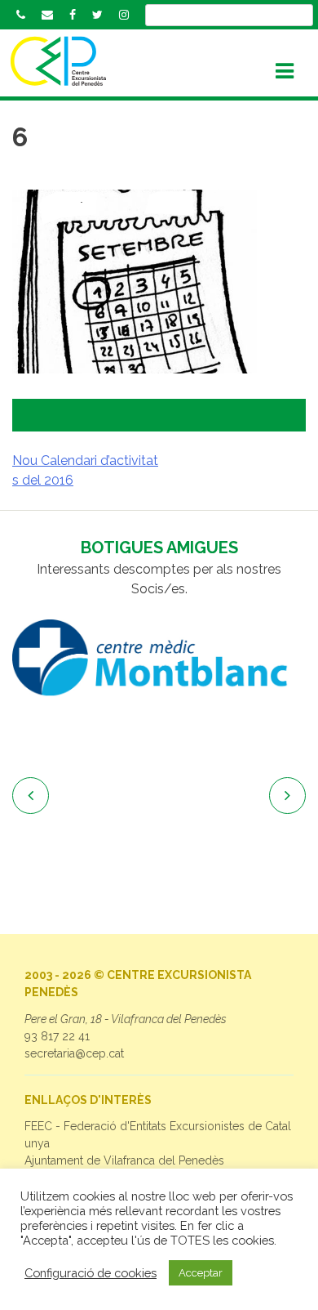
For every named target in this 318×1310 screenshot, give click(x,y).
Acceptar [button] (201, 1273)
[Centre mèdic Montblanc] (159, 657)
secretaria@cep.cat (74, 1053)
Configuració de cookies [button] (90, 1273)
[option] (159, 657)
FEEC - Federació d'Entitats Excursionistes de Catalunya (157, 1135)
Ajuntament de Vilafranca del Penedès (124, 1160)
